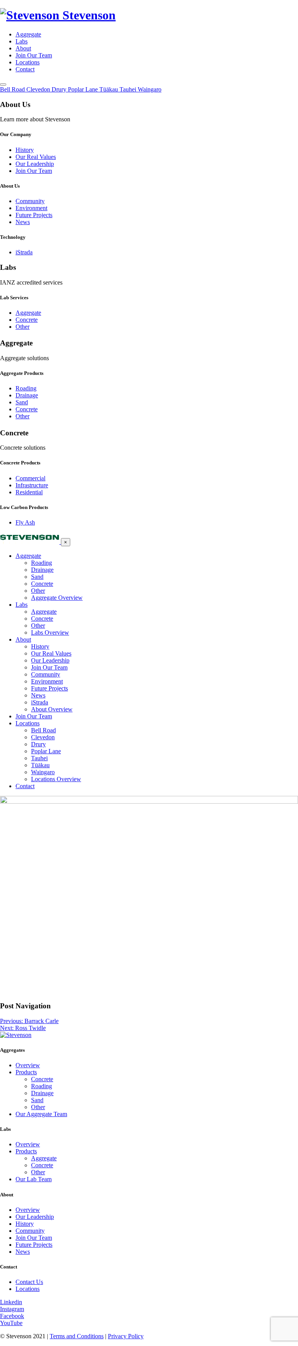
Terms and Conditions (77, 1336)
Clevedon (43, 737)
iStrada (24, 252)
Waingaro (43, 772)
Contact (25, 69)
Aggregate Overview (57, 597)
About (23, 48)
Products (26, 1072)
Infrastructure (32, 485)
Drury (38, 744)
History (25, 150)
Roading (26, 388)
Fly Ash (25, 522)
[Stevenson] (30, 541)
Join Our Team (34, 55)
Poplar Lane (46, 751)
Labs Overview (50, 632)
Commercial (30, 478)
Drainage (27, 395)
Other (22, 326)
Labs (22, 41)
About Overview (52, 709)
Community (30, 201)
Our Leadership (35, 163)
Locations (28, 62)
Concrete (27, 319)
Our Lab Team (34, 1179)
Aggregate (28, 34)
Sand (22, 402)
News (23, 222)
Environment (31, 208)
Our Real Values (36, 157)
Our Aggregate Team (41, 1114)
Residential (29, 492)
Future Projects (34, 215)
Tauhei (39, 758)
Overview (28, 1065)
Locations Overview (56, 779)
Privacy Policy (126, 1336)
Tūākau (40, 765)
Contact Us (29, 1282)
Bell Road (43, 730)
